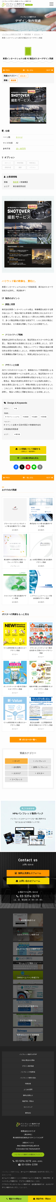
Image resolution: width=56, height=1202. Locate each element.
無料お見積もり (28, 1095)
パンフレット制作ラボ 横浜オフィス (27, 1154)
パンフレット (40, 761)
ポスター (23, 76)
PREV (7, 70)
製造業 (13, 80)
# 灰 (15, 408)
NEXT (48, 70)
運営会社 (28, 1113)
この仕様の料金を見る (29, 458)
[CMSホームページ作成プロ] (28, 973)
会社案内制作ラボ (38, 1184)
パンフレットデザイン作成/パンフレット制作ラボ (16, 1)
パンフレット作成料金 (28, 1072)
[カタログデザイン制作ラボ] (28, 930)
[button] (16, 467)
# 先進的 (34, 417)
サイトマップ (28, 1107)
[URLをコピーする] (40, 467)
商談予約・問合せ (28, 1101)
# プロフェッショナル (12, 417)
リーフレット (17, 779)
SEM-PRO (46, 1178)
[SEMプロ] (28, 987)
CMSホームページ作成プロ (31, 1178)
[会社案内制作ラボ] (28, 915)
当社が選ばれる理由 (28, 1060)
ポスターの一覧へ (29, 740)
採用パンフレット (40, 767)
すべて (17, 761)
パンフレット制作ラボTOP (28, 1054)
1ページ (19, 137)
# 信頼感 (25, 417)
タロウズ (41, 1172)
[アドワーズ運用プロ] (28, 1016)
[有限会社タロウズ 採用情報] (28, 1030)
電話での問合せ (15, 1199)
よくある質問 (28, 1089)
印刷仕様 (28, 1083)
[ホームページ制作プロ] (28, 958)
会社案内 (17, 767)
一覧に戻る (29, 70)
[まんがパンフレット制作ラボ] (28, 944)
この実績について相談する (29, 450)
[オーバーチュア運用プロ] (28, 1001)
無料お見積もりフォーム (29, 873)
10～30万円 (21, 149)
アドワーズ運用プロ (26, 1181)
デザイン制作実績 (28, 1066)
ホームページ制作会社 (28, 1172)
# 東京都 (17, 434)
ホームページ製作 (8, 1178)
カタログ (17, 773)
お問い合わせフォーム (29, 881)
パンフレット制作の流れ (28, 1078)
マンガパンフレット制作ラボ (20, 1184)
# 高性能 (43, 417)
